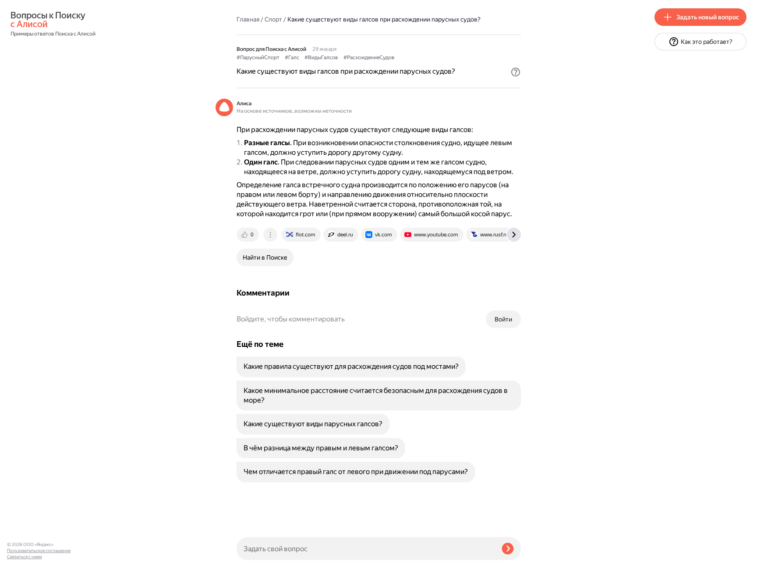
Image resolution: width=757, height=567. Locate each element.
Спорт (273, 19)
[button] (515, 72)
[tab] (248, 235)
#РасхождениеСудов (369, 57)
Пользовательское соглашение (39, 550)
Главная (248, 19)
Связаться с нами (24, 556)
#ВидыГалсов (321, 57)
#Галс (292, 57)
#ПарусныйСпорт (258, 57)
